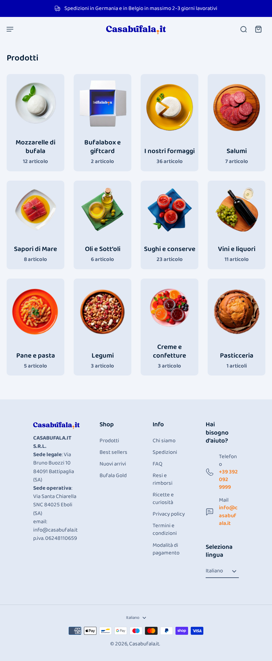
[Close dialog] (149, 551)
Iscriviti (81, 642)
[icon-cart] (258, 29)
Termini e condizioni (165, 529)
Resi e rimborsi (162, 479)
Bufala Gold (113, 475)
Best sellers (113, 452)
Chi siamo (164, 441)
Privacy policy (169, 514)
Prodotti (109, 441)
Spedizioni (165, 452)
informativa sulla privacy (39, 624)
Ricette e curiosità (163, 498)
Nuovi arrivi (113, 464)
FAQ (158, 464)
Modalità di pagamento (166, 549)
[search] (243, 29)
